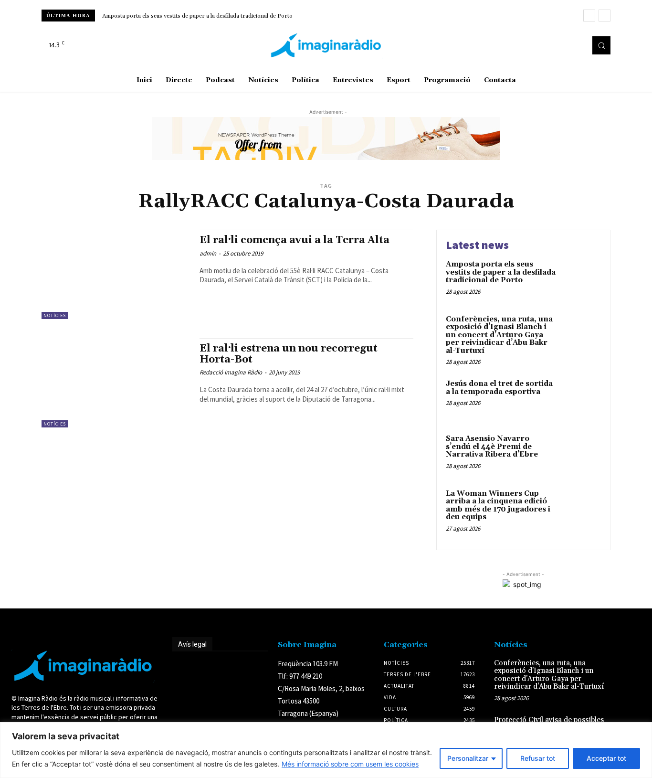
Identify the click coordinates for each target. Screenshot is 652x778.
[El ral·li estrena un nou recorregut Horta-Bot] (116, 382)
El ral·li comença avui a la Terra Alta (294, 240)
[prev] (589, 15)
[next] (604, 15)
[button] (601, 45)
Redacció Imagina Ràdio (231, 372)
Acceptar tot (606, 758)
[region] (326, 750)
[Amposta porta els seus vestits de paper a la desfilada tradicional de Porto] (580, 279)
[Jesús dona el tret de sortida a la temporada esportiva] (580, 398)
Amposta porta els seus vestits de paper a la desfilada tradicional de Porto (197, 16)
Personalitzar (467, 758)
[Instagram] (562, 45)
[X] (576, 45)
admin (208, 253)
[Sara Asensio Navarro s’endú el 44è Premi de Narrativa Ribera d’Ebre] (580, 453)
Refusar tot (537, 758)
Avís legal (192, 644)
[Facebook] (549, 45)
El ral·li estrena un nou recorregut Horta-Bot (289, 354)
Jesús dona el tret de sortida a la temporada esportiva (499, 387)
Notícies (54, 315)
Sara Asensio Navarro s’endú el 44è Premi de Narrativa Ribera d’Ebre (492, 446)
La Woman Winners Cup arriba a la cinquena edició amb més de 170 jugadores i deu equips (498, 505)
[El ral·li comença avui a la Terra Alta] (116, 274)
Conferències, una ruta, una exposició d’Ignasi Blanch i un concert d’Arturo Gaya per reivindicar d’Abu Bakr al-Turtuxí (499, 335)
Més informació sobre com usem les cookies (350, 764)
